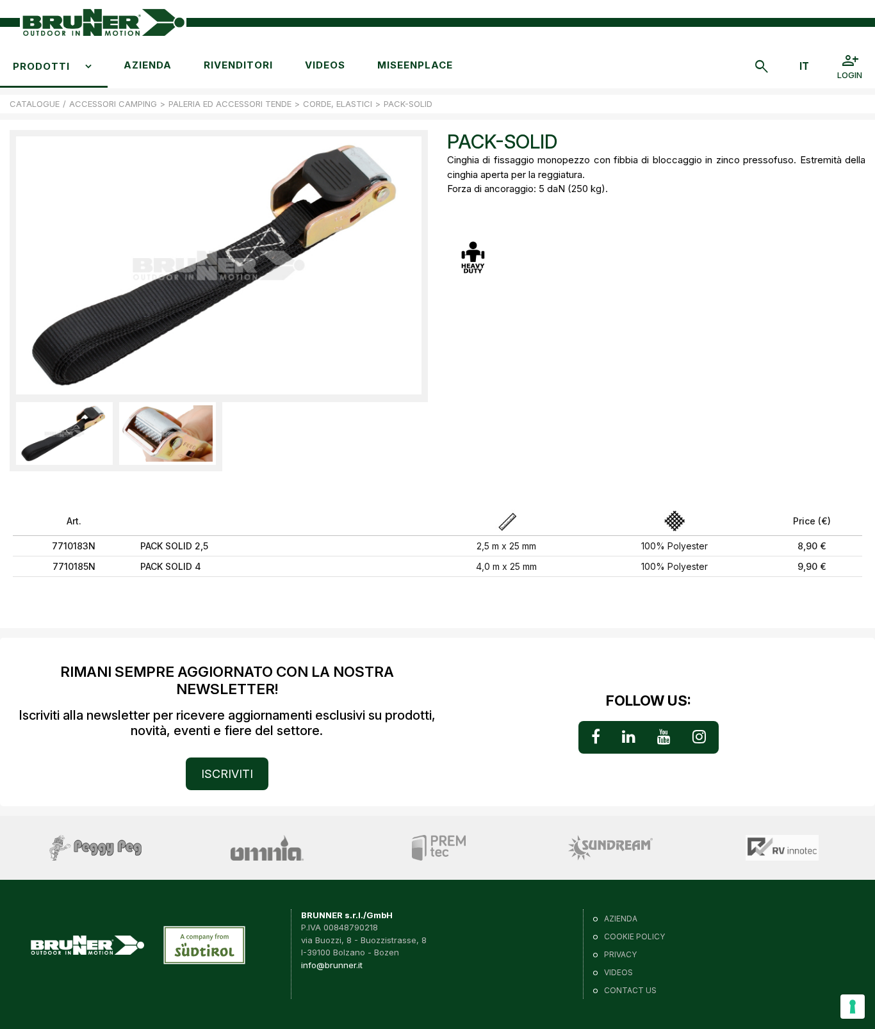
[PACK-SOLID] (64, 433)
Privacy (620, 954)
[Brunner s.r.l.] (103, 22)
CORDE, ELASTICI (337, 104)
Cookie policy (634, 936)
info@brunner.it (332, 965)
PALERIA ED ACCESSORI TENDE (229, 104)
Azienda (148, 65)
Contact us (630, 990)
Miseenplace (415, 65)
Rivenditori (238, 65)
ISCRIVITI (227, 774)
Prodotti (41, 66)
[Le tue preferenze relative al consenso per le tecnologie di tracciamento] (852, 1006)
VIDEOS (325, 65)
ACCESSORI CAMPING (113, 104)
